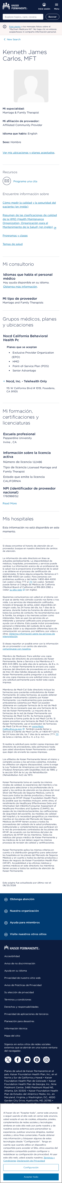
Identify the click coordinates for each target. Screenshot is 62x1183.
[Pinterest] (36, 1059)
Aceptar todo (31, 1177)
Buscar (52, 16)
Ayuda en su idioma (15, 970)
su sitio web (16, 590)
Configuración (31, 1167)
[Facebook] (17, 1059)
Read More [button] (10, 503)
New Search (14, 39)
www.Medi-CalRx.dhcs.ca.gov (23, 727)
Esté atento (15, 26)
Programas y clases (15, 235)
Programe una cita (25, 181)
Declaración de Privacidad (31, 1161)
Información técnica (15, 1028)
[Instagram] (46, 1059)
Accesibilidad (12, 956)
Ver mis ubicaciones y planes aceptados (28, 152)
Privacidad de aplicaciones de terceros (26, 1014)
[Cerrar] (58, 1108)
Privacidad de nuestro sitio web (22, 978)
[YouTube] (26, 1059)
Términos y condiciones (17, 999)
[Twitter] (7, 1059)
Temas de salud (13, 244)
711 (30, 582)
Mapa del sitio (12, 1035)
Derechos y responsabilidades (21, 1006)
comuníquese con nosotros (17, 649)
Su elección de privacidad (19, 992)
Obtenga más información (20, 286)
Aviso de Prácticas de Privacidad (22, 985)
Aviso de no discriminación (19, 963)
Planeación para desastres (19, 1021)
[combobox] (23, 17)
